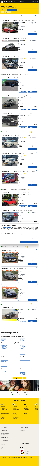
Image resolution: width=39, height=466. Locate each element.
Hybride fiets (15, 416)
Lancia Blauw (22, 346)
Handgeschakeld (7, 12)
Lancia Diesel (3, 359)
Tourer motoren (26, 412)
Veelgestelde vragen (4, 445)
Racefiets (14, 413)
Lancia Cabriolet (4, 345)
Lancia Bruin (22, 347)
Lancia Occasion (4, 366)
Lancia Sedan (3, 349)
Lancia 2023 (22, 373)
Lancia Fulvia (3, 339)
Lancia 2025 (22, 371)
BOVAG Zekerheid (4, 427)
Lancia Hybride (4, 361)
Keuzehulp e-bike (16, 417)
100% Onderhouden (4, 440)
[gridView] (37, 15)
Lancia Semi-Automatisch (25, 360)
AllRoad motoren (27, 410)
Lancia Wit (22, 353)
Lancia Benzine (4, 357)
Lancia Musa (22, 339)
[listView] (35, 15)
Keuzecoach (3, 418)
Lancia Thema (3, 340)
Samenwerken (22, 430)
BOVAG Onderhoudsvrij (5, 430)
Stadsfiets (14, 412)
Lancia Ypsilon (23, 340)
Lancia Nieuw (3, 365)
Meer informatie (32, 238)
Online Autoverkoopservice (5, 412)
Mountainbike (15, 414)
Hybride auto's (3, 410)
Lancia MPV (3, 348)
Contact (21, 431)
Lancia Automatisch (24, 357)
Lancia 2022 (22, 374)
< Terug (2, 4)
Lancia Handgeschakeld (24, 359)
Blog (2, 447)
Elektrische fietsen (16, 409)
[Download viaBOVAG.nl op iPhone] (21, 447)
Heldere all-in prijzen (4, 438)
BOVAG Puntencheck (4, 437)
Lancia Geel (22, 348)
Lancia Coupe (3, 346)
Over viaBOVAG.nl (4, 457)
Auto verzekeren (4, 416)
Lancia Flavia (22, 338)
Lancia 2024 (22, 372)
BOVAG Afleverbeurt (4, 434)
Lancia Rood (22, 351)
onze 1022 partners (8, 227)
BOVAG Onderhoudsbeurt (5, 436)
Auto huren (3, 417)
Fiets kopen (14, 408)
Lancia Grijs (22, 349)
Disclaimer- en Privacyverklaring (14, 457)
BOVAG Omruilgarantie (5, 433)
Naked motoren (26, 409)
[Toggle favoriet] (36, 20)
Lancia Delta (3, 338)
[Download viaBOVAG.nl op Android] (22, 447)
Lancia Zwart (22, 354)
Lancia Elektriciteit (4, 360)
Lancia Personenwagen (24, 365)
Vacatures (30, 457)
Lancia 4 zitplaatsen (5, 369)
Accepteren (29, 241)
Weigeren (10, 241)
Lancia (2, 12)
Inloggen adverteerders (24, 427)
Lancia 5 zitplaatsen (5, 371)
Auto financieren (4, 414)
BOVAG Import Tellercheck (5, 431)
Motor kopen (26, 408)
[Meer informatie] (34, 15)
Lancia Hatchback (4, 347)
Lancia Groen (22, 350)
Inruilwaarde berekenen (5, 413)
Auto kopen (3, 408)
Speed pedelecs (15, 410)
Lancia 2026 (22, 369)
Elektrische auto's (4, 409)
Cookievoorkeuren (24, 457)
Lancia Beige (22, 345)
